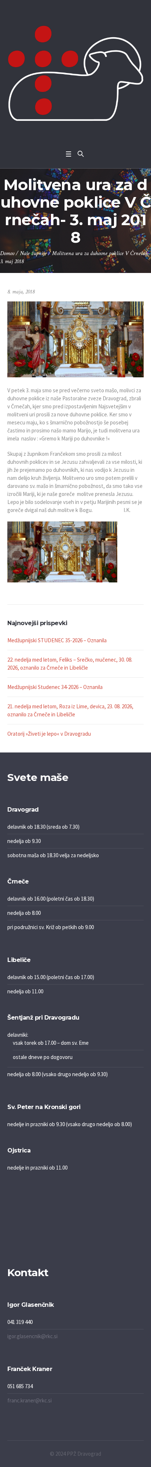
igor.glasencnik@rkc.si (32, 1336)
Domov (7, 253)
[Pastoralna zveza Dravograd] (75, 73)
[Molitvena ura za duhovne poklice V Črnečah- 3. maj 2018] (75, 338)
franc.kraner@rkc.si (29, 1400)
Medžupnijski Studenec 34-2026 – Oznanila (55, 687)
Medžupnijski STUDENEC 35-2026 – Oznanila (57, 640)
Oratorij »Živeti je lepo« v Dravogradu (49, 733)
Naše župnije (33, 253)
